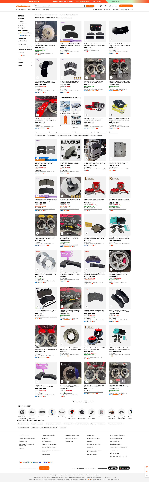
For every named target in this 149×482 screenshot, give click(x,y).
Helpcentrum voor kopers (93, 438)
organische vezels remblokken (54, 423)
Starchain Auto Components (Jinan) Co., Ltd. (46, 317)
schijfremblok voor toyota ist (116, 423)
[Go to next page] (92, 401)
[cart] (106, 6)
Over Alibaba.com (23, 435)
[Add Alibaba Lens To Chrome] (44, 468)
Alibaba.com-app (102, 468)
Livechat (89, 441)
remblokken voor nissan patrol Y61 (49, 427)
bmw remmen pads (24, 423)
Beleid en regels (46, 454)
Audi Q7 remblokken (97, 135)
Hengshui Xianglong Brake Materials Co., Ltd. (119, 243)
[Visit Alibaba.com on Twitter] (117, 456)
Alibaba (36, 14)
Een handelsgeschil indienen (94, 444)
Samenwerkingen (114, 450)
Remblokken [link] (75, 14)
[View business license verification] (88, 479)
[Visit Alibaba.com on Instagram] (120, 456)
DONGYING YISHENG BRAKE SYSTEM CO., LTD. (95, 243)
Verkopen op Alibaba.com (116, 438)
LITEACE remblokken (41, 132)
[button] (85, 6)
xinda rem (35, 427)
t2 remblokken (52, 135)
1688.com (58, 475)
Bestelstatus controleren (116, 444)
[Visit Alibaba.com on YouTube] (123, 456)
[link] (147, 467)
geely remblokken (102, 132)
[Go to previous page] (73, 401)
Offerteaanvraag (69, 441)
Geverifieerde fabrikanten (71, 438)
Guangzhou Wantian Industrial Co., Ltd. (93, 89)
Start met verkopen (114, 441)
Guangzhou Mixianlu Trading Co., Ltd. (44, 53)
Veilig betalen (45, 438)
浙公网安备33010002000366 (100, 479)
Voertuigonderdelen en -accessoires (49, 14)
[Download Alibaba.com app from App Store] (113, 468)
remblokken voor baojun (38, 423)
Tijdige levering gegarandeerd (49, 444)
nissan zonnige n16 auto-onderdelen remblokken (61, 132)
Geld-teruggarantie (46, 441)
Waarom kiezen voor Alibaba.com (27, 438)
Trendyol (91, 475)
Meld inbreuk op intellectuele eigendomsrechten (94, 450)
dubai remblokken (114, 132)
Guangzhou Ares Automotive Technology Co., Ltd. (95, 168)
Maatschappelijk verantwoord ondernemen (26, 445)
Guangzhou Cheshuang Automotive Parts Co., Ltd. (120, 126)
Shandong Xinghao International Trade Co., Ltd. (120, 168)
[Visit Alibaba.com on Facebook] (111, 456)
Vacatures (21, 448)
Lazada (74, 475)
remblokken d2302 (69, 423)
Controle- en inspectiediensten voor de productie (51, 450)
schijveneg (63, 427)
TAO (87, 475)
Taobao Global (81, 475)
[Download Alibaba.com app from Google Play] (124, 468)
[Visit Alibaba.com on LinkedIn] (114, 456)
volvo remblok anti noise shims (81, 135)
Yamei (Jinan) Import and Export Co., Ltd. (69, 51)
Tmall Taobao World (67, 475)
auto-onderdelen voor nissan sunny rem (85, 132)
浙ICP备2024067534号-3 (114, 479)
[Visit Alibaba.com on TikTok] (126, 456)
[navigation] (25, 208)
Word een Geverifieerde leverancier (118, 447)
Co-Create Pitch (23, 441)
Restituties (90, 447)
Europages (97, 475)
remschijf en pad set (24, 427)
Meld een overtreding (92, 454)
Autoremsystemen (65, 14)
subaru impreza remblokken (99, 423)
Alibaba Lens (22, 468)
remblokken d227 (41, 135)
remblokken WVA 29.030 (65, 135)
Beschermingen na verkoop (48, 447)
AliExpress (52, 475)
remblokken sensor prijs (83, 423)
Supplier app (80, 468)
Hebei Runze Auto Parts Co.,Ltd (91, 50)
